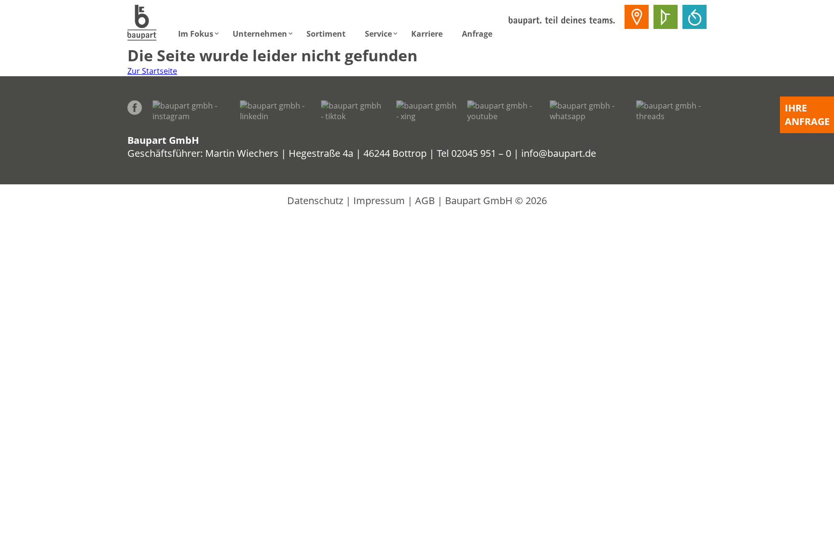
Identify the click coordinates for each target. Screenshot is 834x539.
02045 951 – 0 (481, 153)
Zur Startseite (152, 71)
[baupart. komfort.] (694, 17)
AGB (425, 200)
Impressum (379, 200)
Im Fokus (195, 33)
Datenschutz (315, 200)
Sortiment (326, 33)
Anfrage (477, 33)
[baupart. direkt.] (637, 17)
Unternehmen (260, 33)
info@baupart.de (558, 153)
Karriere (427, 33)
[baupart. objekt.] (665, 17)
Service (378, 33)
